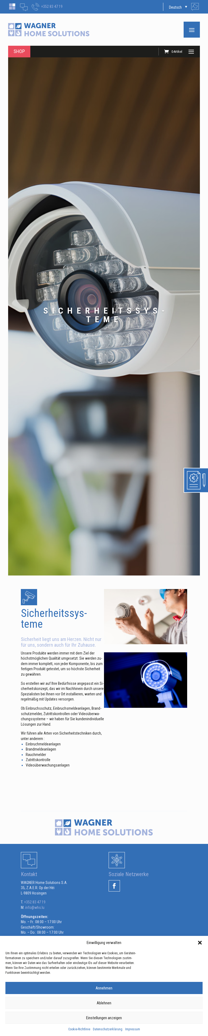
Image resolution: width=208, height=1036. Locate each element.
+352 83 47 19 (52, 6)
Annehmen (104, 988)
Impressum (132, 1029)
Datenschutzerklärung (107, 1029)
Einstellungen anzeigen (104, 1017)
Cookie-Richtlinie (79, 1029)
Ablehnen (104, 1003)
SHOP (19, 51)
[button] (200, 942)
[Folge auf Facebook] (114, 886)
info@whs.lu (34, 907)
